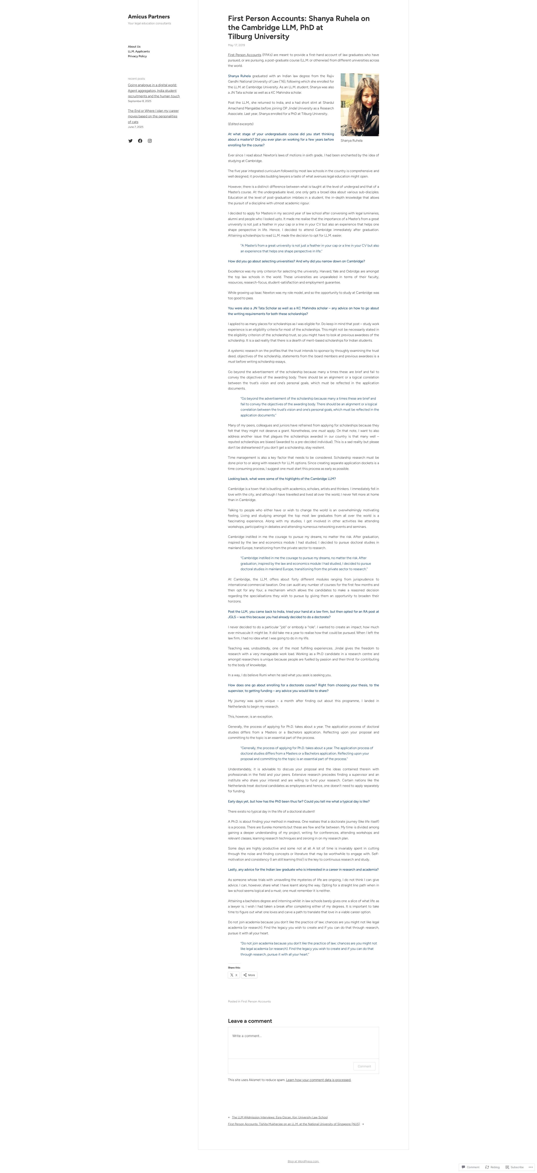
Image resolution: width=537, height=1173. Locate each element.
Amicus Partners (149, 16)
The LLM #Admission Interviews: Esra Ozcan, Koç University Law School (280, 1117)
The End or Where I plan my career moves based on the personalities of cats (153, 116)
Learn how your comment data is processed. (318, 1080)
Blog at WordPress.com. (303, 1161)
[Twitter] (130, 140)
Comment (364, 1066)
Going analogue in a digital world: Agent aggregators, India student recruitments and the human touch (154, 90)
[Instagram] (149, 140)
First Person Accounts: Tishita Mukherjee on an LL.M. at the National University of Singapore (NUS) (294, 1124)
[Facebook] (140, 140)
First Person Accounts (244, 55)
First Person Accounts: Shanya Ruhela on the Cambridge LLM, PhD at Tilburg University (299, 27)
